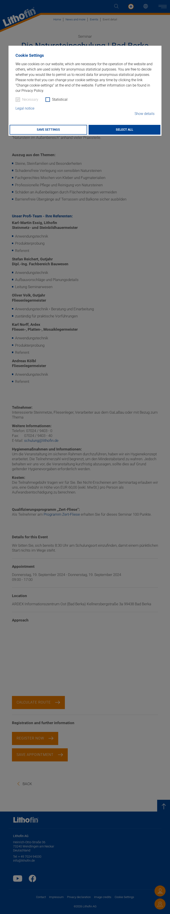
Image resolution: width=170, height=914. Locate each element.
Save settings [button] (48, 130)
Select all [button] (124, 130)
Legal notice (24, 108)
